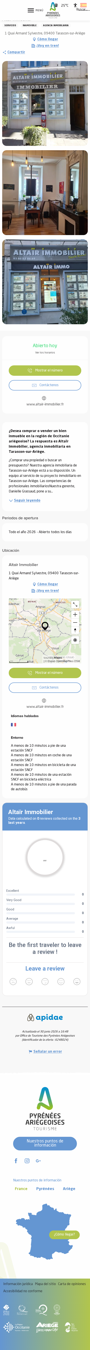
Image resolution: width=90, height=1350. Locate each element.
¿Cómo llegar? (64, 1234)
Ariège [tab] (69, 1189)
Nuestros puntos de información (45, 1143)
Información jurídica (18, 1284)
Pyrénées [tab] (45, 1189)
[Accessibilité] (75, 5)
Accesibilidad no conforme (22, 1291)
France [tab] (21, 1189)
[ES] (83, 5)
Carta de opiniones (72, 1284)
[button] (82, 10)
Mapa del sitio (45, 1284)
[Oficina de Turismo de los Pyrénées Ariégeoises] (53, 10)
